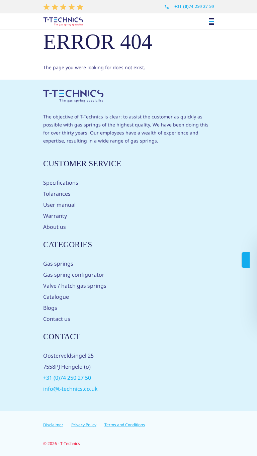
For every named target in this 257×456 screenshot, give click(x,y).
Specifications (60, 182)
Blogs (50, 307)
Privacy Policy (83, 425)
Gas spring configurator (73, 274)
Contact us (56, 319)
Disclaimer (53, 425)
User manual (59, 204)
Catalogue (56, 296)
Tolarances (57, 193)
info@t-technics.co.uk (70, 388)
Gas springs (58, 263)
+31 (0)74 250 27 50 (194, 6)
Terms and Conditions (124, 425)
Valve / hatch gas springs (74, 285)
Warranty (55, 215)
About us (54, 227)
